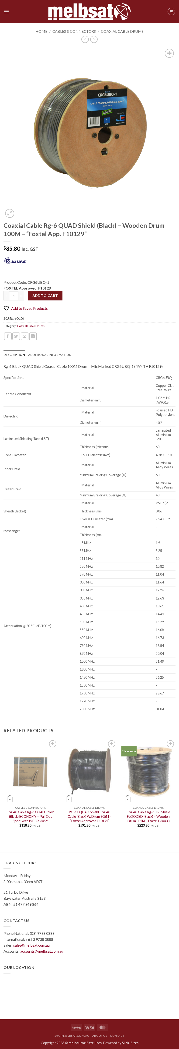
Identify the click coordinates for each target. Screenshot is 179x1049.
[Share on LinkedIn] (33, 336)
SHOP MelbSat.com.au (72, 1035)
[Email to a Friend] (24, 336)
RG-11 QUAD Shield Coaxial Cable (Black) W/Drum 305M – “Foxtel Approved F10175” (89, 816)
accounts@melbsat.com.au (41, 951)
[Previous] (3, 787)
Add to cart (45, 295)
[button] (6, 11)
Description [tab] (14, 355)
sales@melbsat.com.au (31, 945)
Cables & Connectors (74, 31)
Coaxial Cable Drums (122, 31)
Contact (117, 1035)
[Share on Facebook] (8, 336)
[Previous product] (93, 39)
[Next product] (85, 39)
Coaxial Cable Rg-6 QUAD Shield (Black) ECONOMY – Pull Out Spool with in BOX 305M (31, 816)
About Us (99, 1035)
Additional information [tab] (50, 355)
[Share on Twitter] (16, 336)
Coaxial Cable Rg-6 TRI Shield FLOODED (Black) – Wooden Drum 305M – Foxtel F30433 (148, 816)
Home (41, 31)
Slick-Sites (130, 1043)
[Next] (175, 787)
